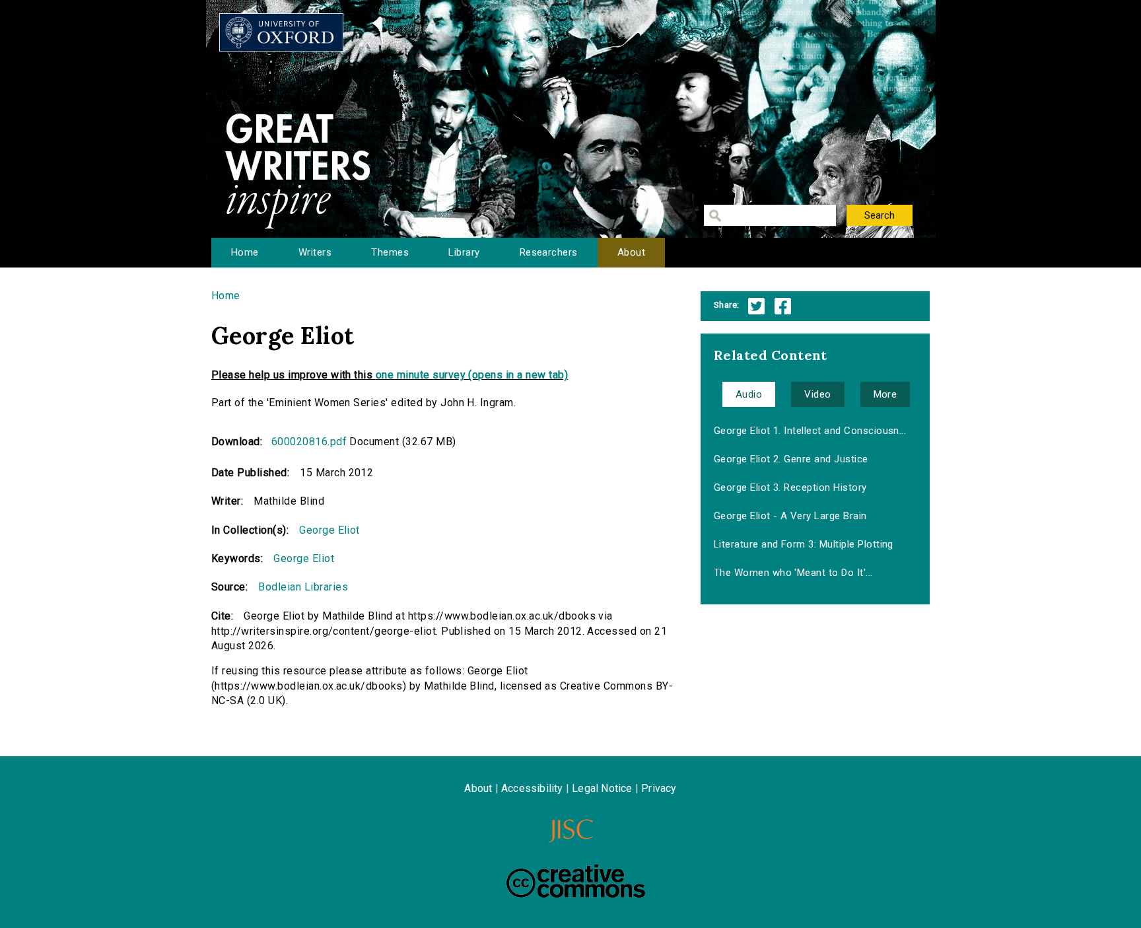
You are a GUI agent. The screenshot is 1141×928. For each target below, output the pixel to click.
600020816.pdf (309, 441)
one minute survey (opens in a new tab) (472, 375)
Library (463, 252)
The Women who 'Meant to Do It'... (793, 573)
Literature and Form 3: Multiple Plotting (803, 544)
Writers (314, 252)
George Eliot (329, 530)
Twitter (756, 306)
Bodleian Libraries (303, 587)
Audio (749, 394)
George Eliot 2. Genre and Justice (791, 459)
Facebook (783, 306)
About (631, 252)
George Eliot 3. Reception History (790, 487)
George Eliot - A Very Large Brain (790, 516)
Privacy (658, 788)
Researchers (549, 252)
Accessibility (532, 788)
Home (245, 252)
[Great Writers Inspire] (281, 32)
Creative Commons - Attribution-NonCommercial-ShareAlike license (575, 881)
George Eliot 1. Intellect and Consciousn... (810, 431)
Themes (390, 252)
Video (817, 394)
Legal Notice (602, 788)
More (885, 394)
